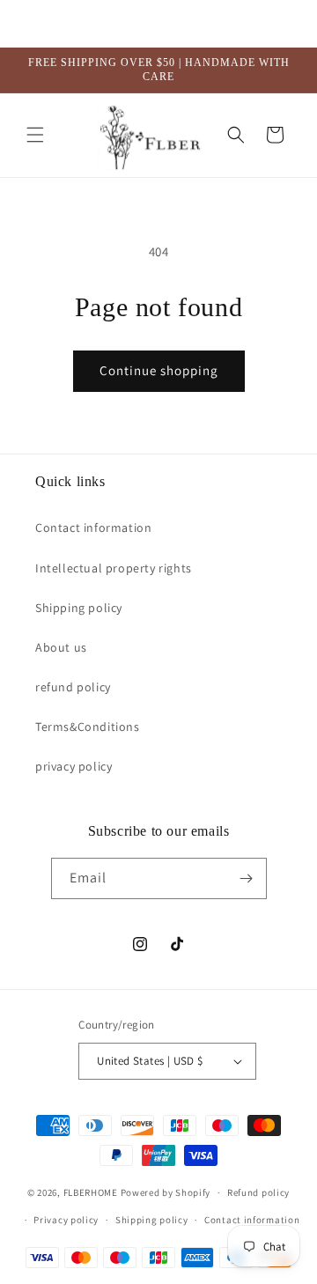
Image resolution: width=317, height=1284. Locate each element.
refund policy (73, 687)
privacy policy (73, 766)
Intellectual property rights (113, 568)
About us (61, 647)
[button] (35, 134)
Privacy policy (66, 1220)
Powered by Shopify (166, 1192)
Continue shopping (159, 370)
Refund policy (258, 1192)
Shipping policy (78, 608)
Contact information (93, 527)
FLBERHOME (90, 1192)
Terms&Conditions (87, 726)
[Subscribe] (246, 878)
